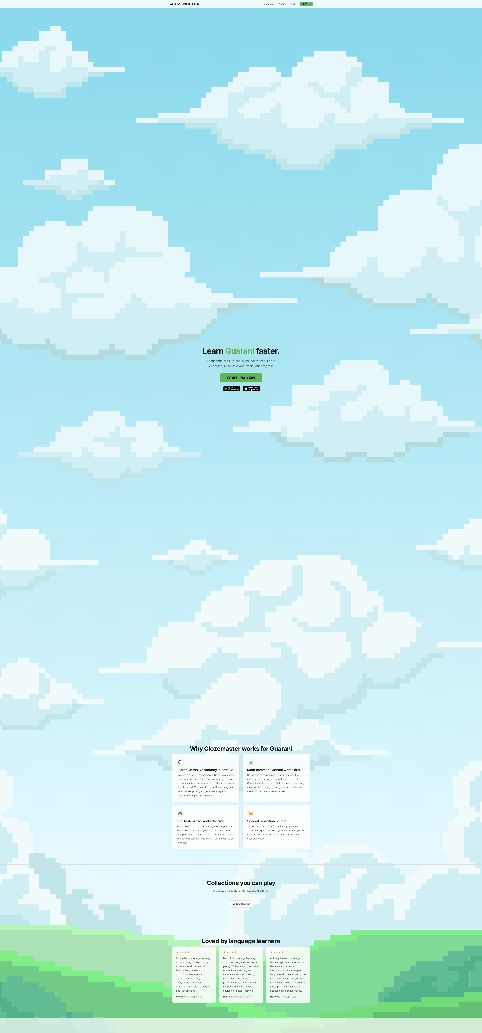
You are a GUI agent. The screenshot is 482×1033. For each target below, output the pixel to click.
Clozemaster (184, 4)
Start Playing (241, 377)
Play (305, 4)
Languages (269, 4)
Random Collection (241, 904)
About (282, 4)
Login (293, 4)
